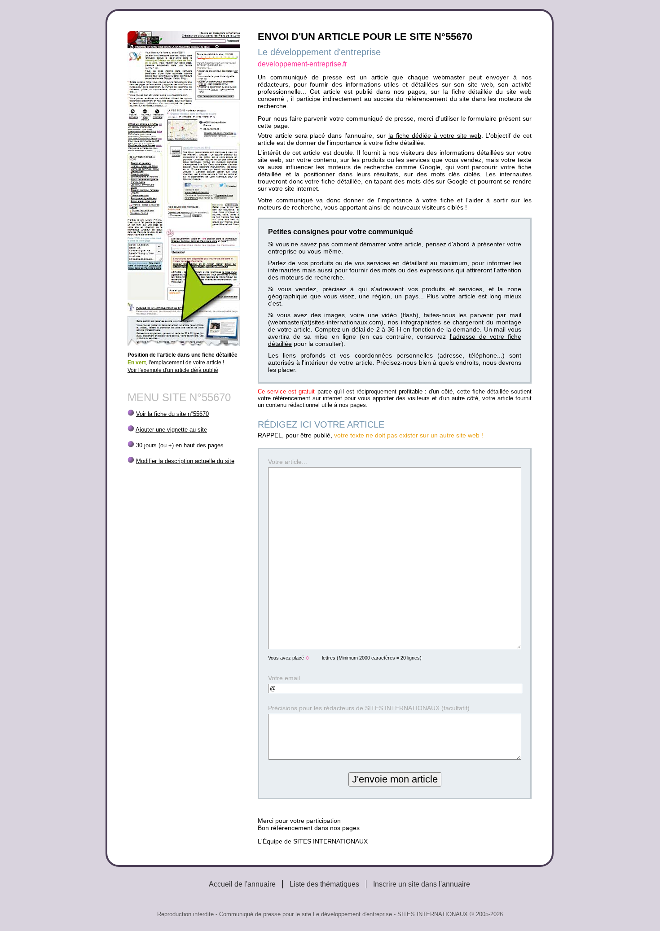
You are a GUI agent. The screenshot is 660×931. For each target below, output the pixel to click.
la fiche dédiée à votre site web (434, 135)
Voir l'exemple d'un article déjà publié (173, 370)
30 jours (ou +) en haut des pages (180, 445)
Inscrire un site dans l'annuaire (421, 884)
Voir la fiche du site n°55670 (172, 414)
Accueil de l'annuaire (242, 884)
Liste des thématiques (324, 884)
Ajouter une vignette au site (171, 429)
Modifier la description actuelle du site (185, 461)
